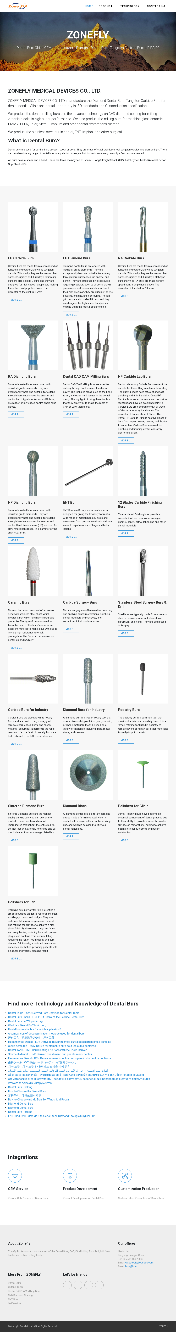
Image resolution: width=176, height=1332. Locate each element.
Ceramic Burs (19, 602)
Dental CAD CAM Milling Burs (86, 376)
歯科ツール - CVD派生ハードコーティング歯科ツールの (42, 1062)
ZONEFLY (163, 1326)
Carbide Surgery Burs (80, 602)
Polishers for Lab (21, 902)
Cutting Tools (15, 1287)
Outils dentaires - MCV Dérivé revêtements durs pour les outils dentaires (52, 1046)
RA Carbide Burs (131, 258)
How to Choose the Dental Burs (27, 1091)
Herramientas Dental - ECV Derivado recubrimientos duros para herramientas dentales (59, 1041)
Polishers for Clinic (133, 806)
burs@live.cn (132, 1266)
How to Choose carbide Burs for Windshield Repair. (38, 1099)
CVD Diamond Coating (20, 1295)
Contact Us (156, 6)
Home (89, 6)
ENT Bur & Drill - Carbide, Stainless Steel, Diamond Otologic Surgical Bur (51, 1116)
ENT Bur (69, 502)
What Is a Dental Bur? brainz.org (27, 1025)
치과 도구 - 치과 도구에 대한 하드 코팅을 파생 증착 (39, 1066)
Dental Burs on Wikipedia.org (25, 1021)
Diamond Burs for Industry (84, 710)
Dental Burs (14, 1283)
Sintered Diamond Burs (26, 806)
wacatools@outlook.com (139, 1262)
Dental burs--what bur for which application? (34, 1029)
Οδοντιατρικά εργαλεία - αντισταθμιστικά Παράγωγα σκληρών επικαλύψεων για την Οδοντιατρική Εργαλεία (76, 1074)
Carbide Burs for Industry (28, 710)
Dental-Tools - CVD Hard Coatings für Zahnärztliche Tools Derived (47, 1050)
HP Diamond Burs (22, 502)
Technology (129, 6)
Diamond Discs (75, 806)
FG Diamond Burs (76, 258)
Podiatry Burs (129, 710)
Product (106, 6)
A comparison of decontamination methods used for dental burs (46, 1033)
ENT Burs (13, 1299)
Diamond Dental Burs (20, 1103)
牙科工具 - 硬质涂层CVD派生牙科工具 (31, 1037)
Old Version (14, 1303)
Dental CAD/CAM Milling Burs (24, 1291)
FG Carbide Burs (21, 258)
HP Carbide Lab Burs (134, 376)
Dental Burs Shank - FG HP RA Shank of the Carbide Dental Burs (46, 1017)
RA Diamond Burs (22, 376)
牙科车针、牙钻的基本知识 (24, 1095)
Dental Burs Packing (20, 1087)
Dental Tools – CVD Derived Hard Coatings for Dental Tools (43, 1013)
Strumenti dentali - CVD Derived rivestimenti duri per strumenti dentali (50, 1054)
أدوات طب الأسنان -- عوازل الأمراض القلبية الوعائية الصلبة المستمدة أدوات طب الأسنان (58, 1070)
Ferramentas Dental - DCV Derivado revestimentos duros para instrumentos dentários (59, 1058)
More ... (16, 299)
